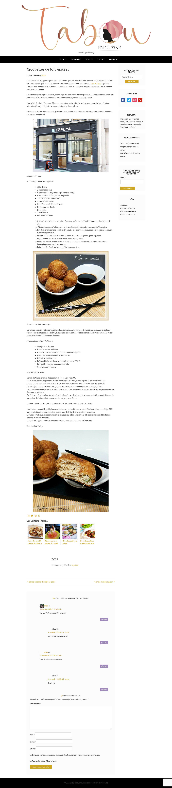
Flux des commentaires (128, 212)
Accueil (63, 59)
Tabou (43, 75)
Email (123, 177)
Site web (33, 749)
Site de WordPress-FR (127, 215)
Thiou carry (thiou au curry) (129, 143)
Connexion (124, 205)
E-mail (33, 742)
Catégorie (75, 59)
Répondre (104, 620)
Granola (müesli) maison (103, 582)
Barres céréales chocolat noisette (42, 582)
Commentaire (35, 704)
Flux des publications (127, 208)
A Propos (113, 59)
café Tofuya (95, 83)
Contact (101, 59)
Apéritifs (75, 565)
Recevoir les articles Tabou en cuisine (44, 761)
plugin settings (130, 127)
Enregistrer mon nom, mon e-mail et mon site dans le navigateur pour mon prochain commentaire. (66, 755)
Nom (32, 735)
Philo (46, 606)
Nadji (46, 652)
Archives (88, 59)
